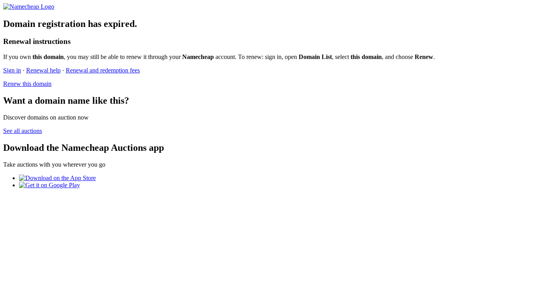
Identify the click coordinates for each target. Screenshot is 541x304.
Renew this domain (27, 83)
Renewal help (43, 70)
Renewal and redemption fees (103, 70)
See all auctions (22, 130)
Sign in (12, 70)
